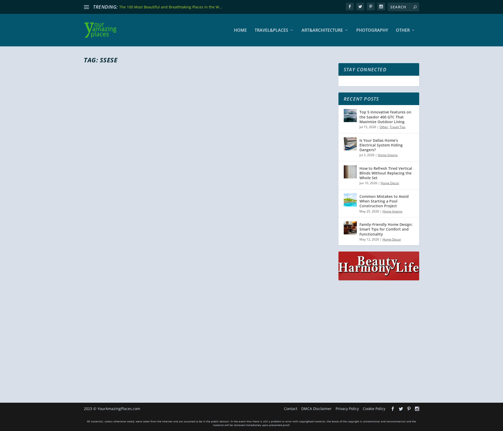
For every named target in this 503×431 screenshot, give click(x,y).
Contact (290, 408)
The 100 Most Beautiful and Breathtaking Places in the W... (170, 6)
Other (403, 30)
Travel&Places (271, 30)
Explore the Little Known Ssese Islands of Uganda (175, 345)
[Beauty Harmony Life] (378, 278)
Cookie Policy (374, 408)
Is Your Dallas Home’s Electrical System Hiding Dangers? (381, 145)
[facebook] (350, 6)
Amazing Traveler (106, 355)
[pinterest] (371, 6)
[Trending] (86, 7)
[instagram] (381, 6)
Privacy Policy (347, 408)
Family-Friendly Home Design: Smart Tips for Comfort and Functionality (386, 229)
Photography (372, 30)
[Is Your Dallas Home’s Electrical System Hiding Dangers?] (350, 143)
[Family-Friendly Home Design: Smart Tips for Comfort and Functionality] (350, 227)
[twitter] (360, 6)
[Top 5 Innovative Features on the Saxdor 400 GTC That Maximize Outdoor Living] (350, 115)
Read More (102, 375)
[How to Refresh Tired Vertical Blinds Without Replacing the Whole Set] (350, 171)
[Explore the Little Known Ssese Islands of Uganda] (184, 202)
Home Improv (388, 155)
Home (240, 30)
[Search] (415, 6)
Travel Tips (398, 127)
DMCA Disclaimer (316, 408)
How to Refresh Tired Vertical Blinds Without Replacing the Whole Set (385, 173)
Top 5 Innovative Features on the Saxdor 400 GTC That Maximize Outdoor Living (385, 117)
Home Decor (390, 183)
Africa (148, 355)
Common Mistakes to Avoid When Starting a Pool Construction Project (384, 201)
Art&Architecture (322, 30)
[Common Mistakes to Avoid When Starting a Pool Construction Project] (350, 199)
